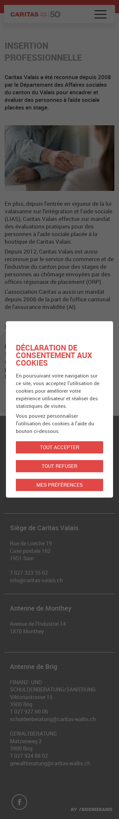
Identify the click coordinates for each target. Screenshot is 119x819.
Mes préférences (59, 485)
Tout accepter (59, 447)
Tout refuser (59, 466)
